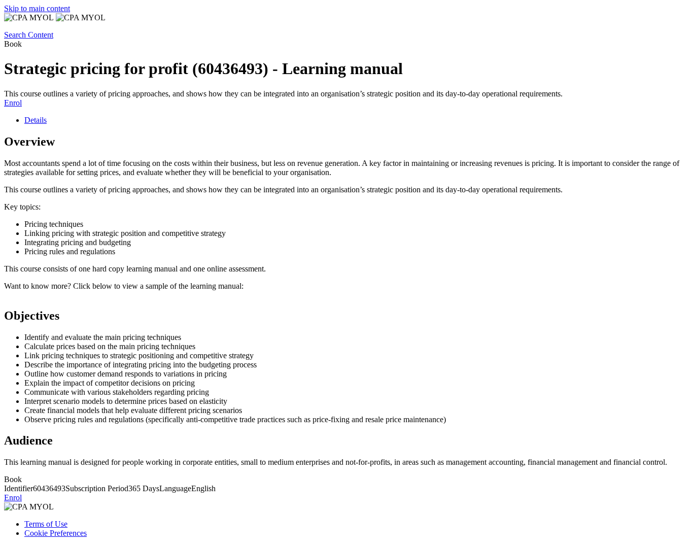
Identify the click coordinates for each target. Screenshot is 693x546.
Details (35, 120)
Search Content (28, 34)
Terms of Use (45, 524)
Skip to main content (37, 8)
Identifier (18, 488)
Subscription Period (96, 488)
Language (175, 488)
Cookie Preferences (55, 533)
